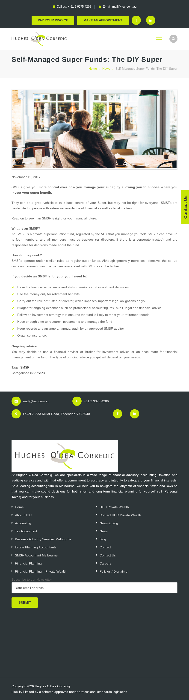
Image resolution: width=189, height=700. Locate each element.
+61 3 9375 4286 (96, 401)
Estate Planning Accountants (35, 547)
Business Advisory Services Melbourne (43, 539)
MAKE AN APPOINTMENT (102, 20)
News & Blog (109, 523)
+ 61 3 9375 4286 (79, 6)
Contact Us (108, 555)
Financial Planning (28, 563)
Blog (103, 539)
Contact (105, 547)
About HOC (23, 515)
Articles (39, 373)
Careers (105, 563)
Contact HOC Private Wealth (120, 515)
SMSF (24, 367)
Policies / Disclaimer (114, 571)
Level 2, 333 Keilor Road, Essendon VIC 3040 (56, 414)
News (106, 68)
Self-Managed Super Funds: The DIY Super (146, 68)
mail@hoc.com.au (124, 6)
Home (93, 68)
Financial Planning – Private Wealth (41, 571)
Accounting (23, 523)
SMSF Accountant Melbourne (36, 555)
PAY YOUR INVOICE (53, 20)
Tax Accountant (26, 531)
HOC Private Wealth (114, 507)
